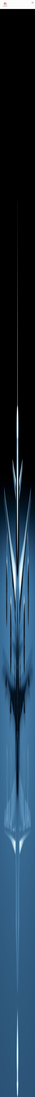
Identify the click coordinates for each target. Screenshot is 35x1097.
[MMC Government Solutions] (5, 4)
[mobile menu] (32, 2)
